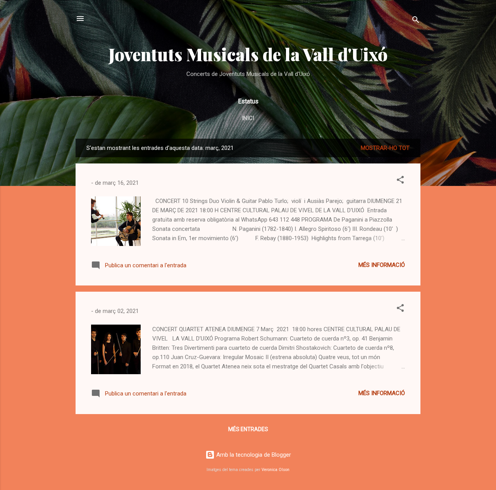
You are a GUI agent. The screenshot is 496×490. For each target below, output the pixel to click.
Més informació (381, 264)
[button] (400, 181)
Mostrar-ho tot (385, 147)
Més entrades (248, 429)
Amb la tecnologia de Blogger (253, 454)
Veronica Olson (275, 469)
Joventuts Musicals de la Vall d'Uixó (248, 54)
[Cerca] (415, 21)
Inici (248, 118)
